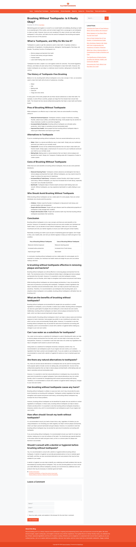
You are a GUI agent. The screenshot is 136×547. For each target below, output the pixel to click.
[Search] (107, 18)
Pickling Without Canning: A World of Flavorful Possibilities (43, 474)
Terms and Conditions (100, 11)
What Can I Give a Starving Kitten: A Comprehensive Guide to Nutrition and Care (98, 52)
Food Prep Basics (54, 11)
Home (31, 11)
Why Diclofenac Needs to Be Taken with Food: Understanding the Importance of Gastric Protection (97, 45)
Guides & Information (34, 471)
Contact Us (81, 11)
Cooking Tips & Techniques (41, 11)
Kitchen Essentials (65, 11)
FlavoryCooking (66, 544)
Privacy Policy (89, 11)
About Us (74, 11)
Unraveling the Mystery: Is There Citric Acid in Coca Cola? (43, 473)
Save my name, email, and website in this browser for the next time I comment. (51, 515)
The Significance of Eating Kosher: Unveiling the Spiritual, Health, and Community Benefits (97, 59)
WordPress (80, 544)
